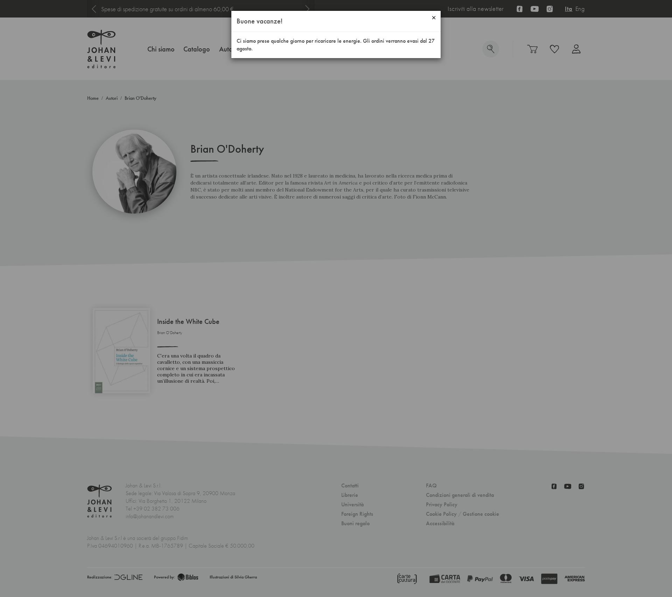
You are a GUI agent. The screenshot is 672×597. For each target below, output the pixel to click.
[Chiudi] (433, 17)
